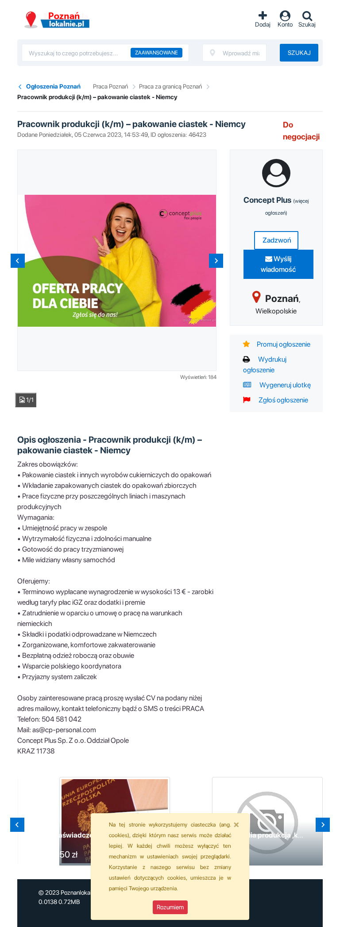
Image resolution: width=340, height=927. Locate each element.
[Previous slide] (18, 261)
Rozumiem (170, 907)
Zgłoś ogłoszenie (282, 400)
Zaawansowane (156, 53)
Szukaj (299, 52)
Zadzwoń (276, 240)
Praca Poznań (110, 86)
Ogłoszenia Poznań (53, 86)
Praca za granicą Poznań (170, 86)
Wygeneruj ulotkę (284, 385)
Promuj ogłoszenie (283, 344)
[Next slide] (216, 261)
